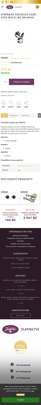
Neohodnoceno (16, 62)
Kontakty (20, 241)
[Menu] (2, 6)
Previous (34, 183)
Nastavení (20, 395)
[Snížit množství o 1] (2, 82)
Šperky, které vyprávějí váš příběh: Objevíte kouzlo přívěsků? (20, 281)
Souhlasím (20, 400)
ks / (20, 315)
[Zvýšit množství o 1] (7, 82)
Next (37, 183)
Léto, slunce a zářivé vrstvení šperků (20, 290)
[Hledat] (2, 2)
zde (33, 391)
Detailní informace (7, 95)
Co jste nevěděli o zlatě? (20, 267)
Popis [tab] (4, 115)
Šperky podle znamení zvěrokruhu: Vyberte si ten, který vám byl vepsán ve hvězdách (20, 298)
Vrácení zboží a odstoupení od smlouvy (20, 246)
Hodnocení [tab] (25, 115)
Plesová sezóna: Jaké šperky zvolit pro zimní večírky (20, 259)
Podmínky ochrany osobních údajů (20, 238)
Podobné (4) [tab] (14, 115)
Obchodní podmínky (20, 235)
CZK (11, 2)
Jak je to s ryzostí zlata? (20, 264)
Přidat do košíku (22, 82)
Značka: (20, 58)
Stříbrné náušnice (24, 166)
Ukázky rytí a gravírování (20, 244)
